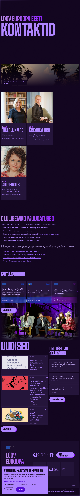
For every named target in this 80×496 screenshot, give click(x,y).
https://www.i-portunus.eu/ (48, 234)
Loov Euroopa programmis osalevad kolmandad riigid (22, 258)
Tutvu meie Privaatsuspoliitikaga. (14, 481)
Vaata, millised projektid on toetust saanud (18, 261)
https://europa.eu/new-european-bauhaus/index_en (21, 251)
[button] (77, 290)
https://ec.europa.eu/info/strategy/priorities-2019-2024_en (24, 255)
